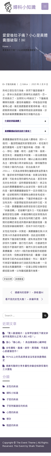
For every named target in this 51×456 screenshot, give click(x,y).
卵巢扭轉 (8, 279)
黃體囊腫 (19, 279)
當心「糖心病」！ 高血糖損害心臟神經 (26, 342)
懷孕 (9, 418)
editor (25, 84)
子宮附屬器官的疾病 (17, 405)
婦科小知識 (24, 7)
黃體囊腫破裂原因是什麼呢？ (18, 131)
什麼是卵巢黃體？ (13, 121)
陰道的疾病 (12, 425)
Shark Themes (36, 446)
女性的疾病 (12, 386)
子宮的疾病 (11, 84)
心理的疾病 (12, 412)
